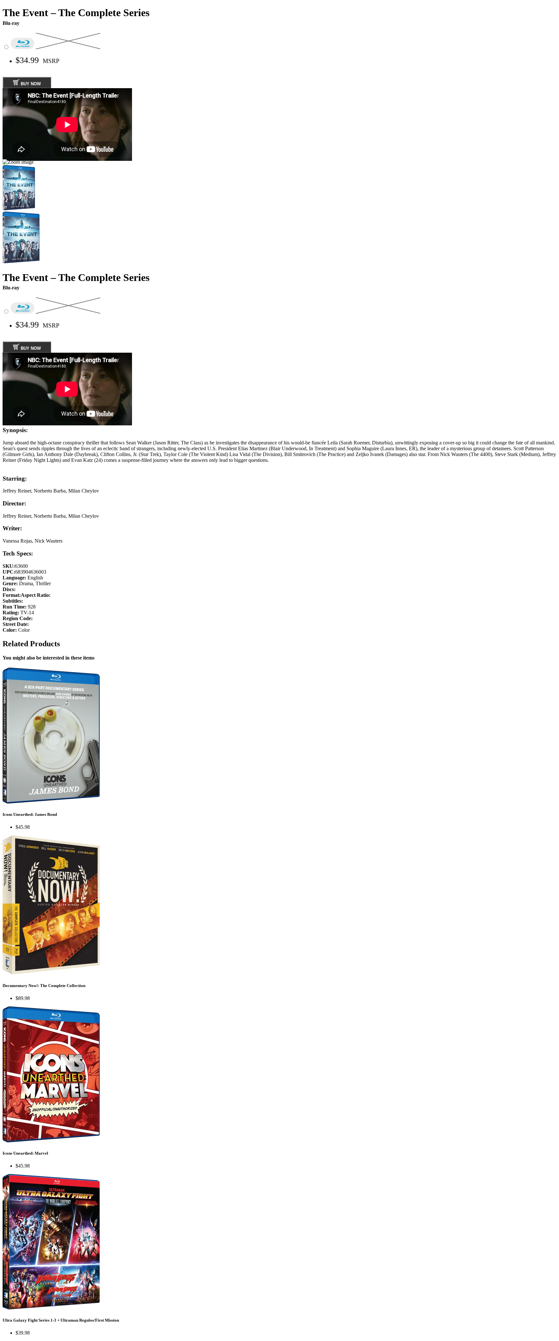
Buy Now (30, 83)
